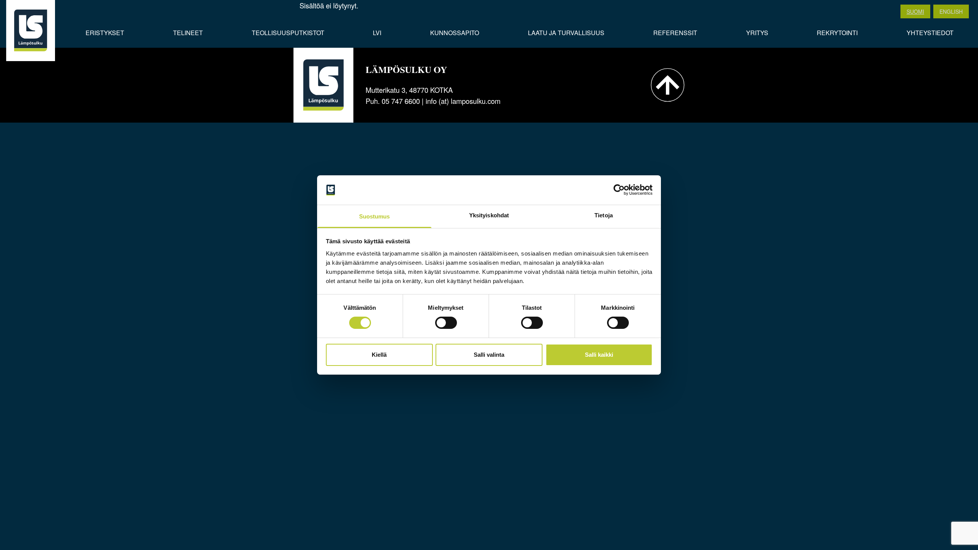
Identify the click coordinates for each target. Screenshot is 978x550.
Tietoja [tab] (603, 215)
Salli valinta (489, 354)
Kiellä (379, 354)
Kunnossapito (454, 32)
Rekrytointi (837, 32)
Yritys (757, 32)
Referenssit (675, 32)
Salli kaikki (599, 354)
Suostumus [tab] (374, 216)
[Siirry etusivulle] (30, 30)
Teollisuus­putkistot (288, 32)
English (951, 11)
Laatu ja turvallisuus (566, 32)
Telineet (188, 32)
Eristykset (105, 32)
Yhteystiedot (930, 32)
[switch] (446, 323)
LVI (377, 32)
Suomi (915, 11)
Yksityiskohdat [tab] (489, 215)
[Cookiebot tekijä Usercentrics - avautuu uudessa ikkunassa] (619, 190)
